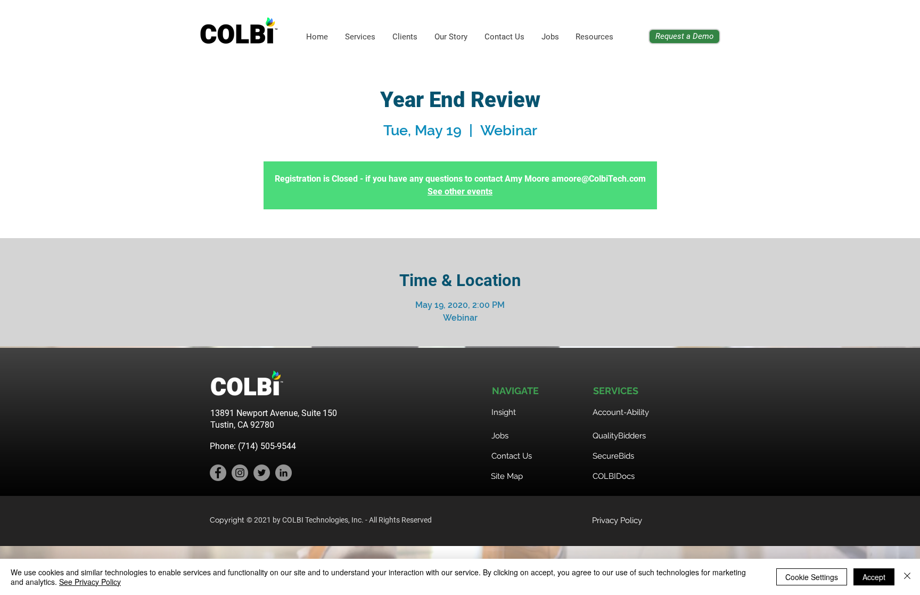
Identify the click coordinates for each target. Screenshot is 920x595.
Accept (873, 577)
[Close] (907, 576)
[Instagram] (240, 472)
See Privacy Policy (90, 581)
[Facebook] (218, 472)
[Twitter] (261, 472)
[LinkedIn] (283, 472)
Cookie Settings (811, 577)
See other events (460, 191)
